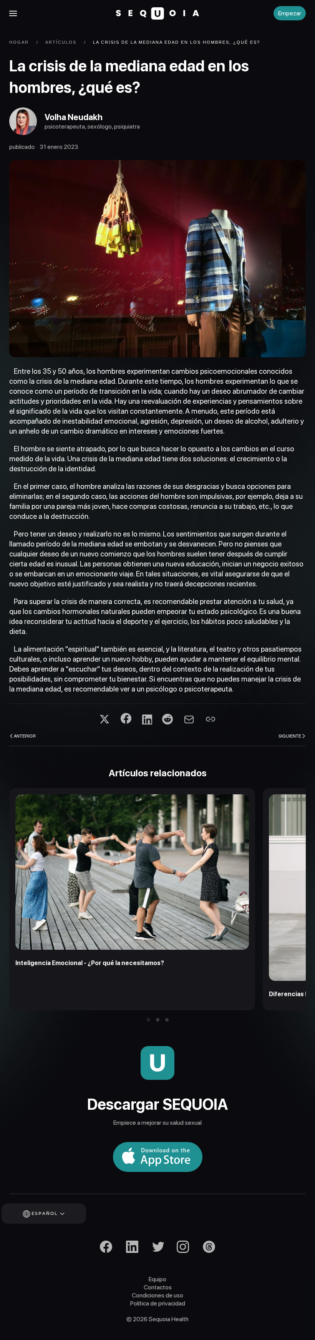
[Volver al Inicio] (157, 13)
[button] (13, 13)
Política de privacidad (157, 1303)
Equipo (157, 1279)
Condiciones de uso (157, 1295)
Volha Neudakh (74, 117)
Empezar (289, 13)
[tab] (148, 1020)
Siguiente (290, 736)
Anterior (25, 736)
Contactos (158, 1287)
